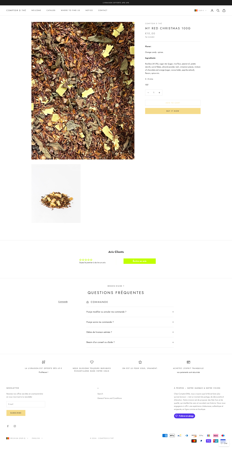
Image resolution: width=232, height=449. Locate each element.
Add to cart (173, 103)
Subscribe (15, 413)
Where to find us (70, 10)
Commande (63, 301)
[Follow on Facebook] (7, 426)
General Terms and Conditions (109, 398)
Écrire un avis (139, 261)
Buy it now (172, 111)
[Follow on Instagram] (14, 426)
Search (100, 393)
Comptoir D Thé (153, 23)
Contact (102, 10)
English (36, 438)
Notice (89, 10)
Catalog (51, 10)
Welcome (36, 10)
